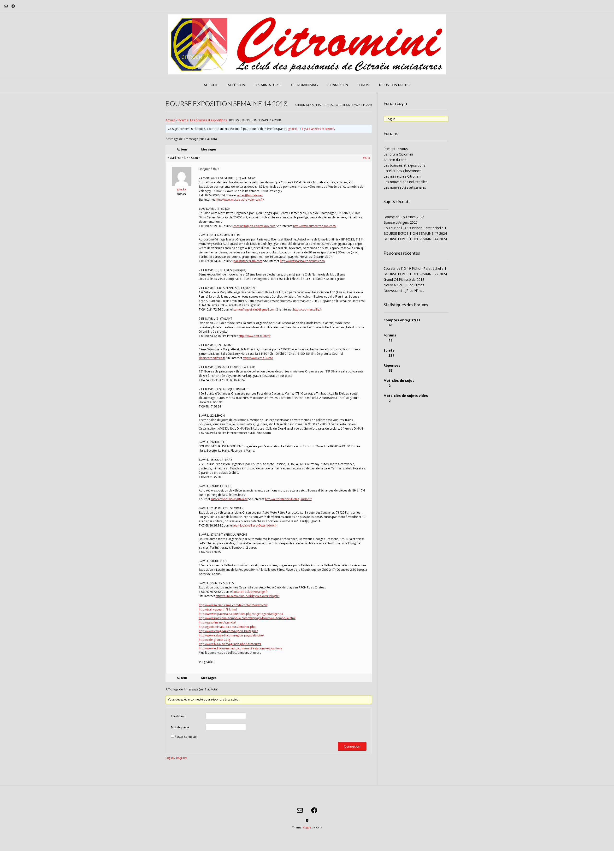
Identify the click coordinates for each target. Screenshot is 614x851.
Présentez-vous (396, 148)
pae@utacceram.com (247, 261)
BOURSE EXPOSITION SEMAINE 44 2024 (415, 239)
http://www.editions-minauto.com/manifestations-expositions (240, 648)
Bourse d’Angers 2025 (401, 222)
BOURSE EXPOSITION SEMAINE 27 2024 (415, 274)
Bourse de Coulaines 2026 (404, 217)
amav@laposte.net (250, 195)
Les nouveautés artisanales (405, 187)
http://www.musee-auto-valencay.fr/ (240, 200)
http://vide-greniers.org (214, 640)
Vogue (307, 827)
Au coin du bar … (396, 159)
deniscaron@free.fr (212, 358)
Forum (364, 85)
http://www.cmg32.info (258, 358)
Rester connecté (186, 737)
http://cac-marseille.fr (307, 309)
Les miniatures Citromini (402, 176)
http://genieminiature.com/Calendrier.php (227, 627)
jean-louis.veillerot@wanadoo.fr (255, 525)
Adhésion (236, 85)
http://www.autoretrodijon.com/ (314, 226)
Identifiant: (178, 716)
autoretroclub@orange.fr (250, 592)
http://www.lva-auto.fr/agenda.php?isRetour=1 (230, 644)
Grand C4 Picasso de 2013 (404, 279)
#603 (366, 158)
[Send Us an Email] (6, 6)
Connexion (337, 85)
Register (181, 758)
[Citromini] (307, 44)
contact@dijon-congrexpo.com (254, 226)
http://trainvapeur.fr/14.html (218, 609)
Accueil (211, 85)
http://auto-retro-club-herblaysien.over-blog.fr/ (247, 596)
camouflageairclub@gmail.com (254, 309)
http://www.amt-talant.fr (254, 336)
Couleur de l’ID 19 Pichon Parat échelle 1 (415, 228)
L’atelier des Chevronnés (402, 170)
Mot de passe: (180, 727)
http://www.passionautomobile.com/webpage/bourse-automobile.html (247, 618)
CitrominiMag (304, 85)
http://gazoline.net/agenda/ (217, 622)
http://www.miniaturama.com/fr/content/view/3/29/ (233, 605)
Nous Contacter (395, 85)
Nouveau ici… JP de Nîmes (404, 285)
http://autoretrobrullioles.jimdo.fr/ (288, 499)
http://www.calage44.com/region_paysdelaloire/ (231, 635)
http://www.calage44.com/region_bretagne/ (228, 631)
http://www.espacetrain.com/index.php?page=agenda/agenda (241, 614)
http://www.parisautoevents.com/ (302, 261)
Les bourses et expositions (208, 120)
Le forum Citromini (398, 154)
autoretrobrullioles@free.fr (229, 499)
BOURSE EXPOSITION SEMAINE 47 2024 (415, 233)
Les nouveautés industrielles (405, 182)
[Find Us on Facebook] (13, 6)
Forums (182, 120)
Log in (169, 758)
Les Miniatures (268, 85)
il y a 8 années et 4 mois (318, 129)
